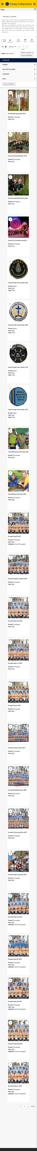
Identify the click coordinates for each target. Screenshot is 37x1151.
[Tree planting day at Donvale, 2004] (18, 438)
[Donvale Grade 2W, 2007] (18, 1030)
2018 (12, 373)
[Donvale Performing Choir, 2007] (18, 819)
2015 (12, 119)
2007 (12, 542)
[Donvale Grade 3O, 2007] (18, 903)
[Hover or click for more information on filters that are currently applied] (32, 52)
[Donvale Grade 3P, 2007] (18, 945)
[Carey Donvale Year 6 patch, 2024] (18, 311)
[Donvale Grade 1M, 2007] (18, 607)
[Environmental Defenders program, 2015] (18, 184)
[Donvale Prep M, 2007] (18, 523)
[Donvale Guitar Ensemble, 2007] (18, 861)
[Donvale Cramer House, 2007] (18, 734)
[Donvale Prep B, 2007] (18, 692)
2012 (12, 415)
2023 (12, 288)
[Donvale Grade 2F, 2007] (18, 988)
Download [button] (10, 41)
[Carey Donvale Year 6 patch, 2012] (18, 396)
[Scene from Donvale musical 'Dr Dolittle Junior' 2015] (18, 227)
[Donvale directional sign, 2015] (18, 100)
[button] (18, 40)
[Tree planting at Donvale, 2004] (18, 480)
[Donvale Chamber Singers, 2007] (18, 565)
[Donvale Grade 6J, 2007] (18, 1072)
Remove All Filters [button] (26, 55)
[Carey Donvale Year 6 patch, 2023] (18, 269)
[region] (18, 72)
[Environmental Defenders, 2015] (18, 142)
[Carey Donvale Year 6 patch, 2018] (18, 354)
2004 (12, 457)
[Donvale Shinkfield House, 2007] (18, 776)
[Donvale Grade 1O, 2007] (18, 650)
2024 (12, 330)
